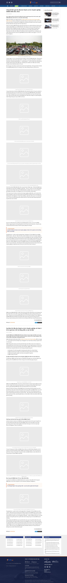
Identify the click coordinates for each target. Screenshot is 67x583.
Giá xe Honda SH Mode (29, 543)
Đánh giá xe (47, 5)
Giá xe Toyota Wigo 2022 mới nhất (20, 540)
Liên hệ (45, 570)
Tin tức (11, 5)
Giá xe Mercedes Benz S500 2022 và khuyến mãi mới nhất (52, 549)
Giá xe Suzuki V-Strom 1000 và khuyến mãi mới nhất (52, 553)
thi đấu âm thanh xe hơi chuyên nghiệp (28, 339)
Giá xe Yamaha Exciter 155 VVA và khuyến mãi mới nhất (52, 551)
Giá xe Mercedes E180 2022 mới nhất (20, 542)
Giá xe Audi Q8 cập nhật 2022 (10, 542)
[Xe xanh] (17, 6)
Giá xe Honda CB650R (38, 540)
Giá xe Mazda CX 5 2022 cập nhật (10, 539)
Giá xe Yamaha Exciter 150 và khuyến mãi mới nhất (52, 547)
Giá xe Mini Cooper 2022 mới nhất (20, 539)
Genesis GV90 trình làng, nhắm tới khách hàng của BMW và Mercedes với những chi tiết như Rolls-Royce (55, 13)
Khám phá (30, 5)
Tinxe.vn (10, 560)
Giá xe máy (41, 5)
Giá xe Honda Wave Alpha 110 (29, 545)
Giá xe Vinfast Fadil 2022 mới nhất (10, 540)
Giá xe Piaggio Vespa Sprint (29, 539)
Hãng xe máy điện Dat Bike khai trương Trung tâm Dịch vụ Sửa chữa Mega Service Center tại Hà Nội (56, 26)
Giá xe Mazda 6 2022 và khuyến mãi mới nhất (51, 546)
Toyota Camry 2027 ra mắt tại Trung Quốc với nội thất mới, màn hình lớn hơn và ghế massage (55, 20)
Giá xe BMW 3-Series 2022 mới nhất (20, 545)
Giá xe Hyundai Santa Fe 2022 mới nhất (10, 543)
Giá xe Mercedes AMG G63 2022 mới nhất (20, 543)
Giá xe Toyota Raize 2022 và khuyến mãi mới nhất (52, 542)
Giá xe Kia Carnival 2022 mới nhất (10, 545)
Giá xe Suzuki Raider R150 (38, 545)
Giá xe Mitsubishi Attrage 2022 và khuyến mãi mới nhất (52, 541)
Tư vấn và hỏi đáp (24, 5)
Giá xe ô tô (36, 5)
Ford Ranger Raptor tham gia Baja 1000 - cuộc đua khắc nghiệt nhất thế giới (22, 485)
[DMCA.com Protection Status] (38, 322)
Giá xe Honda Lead (28, 542)
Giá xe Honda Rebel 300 (38, 539)
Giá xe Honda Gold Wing (38, 543)
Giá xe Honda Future (29, 540)
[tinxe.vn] (33, 2)
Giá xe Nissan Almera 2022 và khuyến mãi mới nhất (52, 543)
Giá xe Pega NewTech (38, 542)
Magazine (53, 5)
